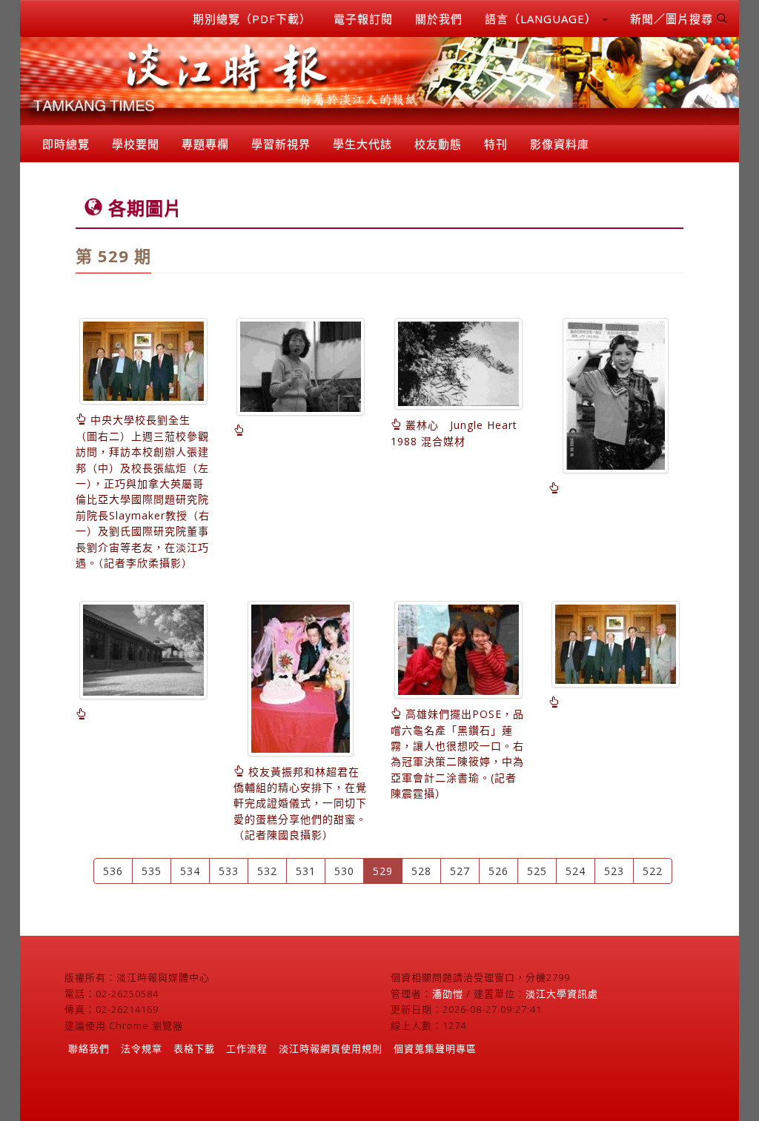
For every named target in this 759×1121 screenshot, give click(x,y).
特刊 (496, 143)
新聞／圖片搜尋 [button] (673, 18)
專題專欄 (205, 143)
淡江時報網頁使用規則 (330, 1048)
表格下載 (194, 1048)
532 (267, 871)
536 (113, 871)
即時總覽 (66, 143)
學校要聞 (135, 143)
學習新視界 (281, 143)
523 (614, 871)
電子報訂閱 (363, 18)
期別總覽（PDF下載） (252, 18)
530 (344, 871)
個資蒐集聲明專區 (435, 1048)
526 (498, 871)
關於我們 (439, 18)
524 (576, 871)
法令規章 (141, 1048)
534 (190, 871)
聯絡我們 (89, 1048)
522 (653, 871)
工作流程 (247, 1048)
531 (306, 871)
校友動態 (438, 143)
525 (537, 871)
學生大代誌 (362, 143)
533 (229, 871)
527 (460, 871)
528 (421, 871)
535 (152, 871)
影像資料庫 (559, 143)
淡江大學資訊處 (562, 993)
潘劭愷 (447, 993)
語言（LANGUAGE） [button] (542, 18)
